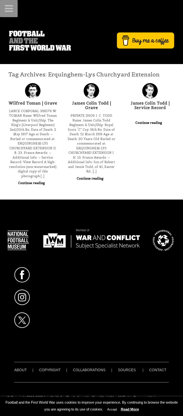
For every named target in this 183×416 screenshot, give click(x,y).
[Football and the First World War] (91, 40)
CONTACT (157, 370)
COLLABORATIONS (89, 370)
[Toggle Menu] (9, 8)
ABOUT (20, 370)
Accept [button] (112, 409)
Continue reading (32, 183)
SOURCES (127, 370)
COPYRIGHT (50, 370)
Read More (130, 409)
